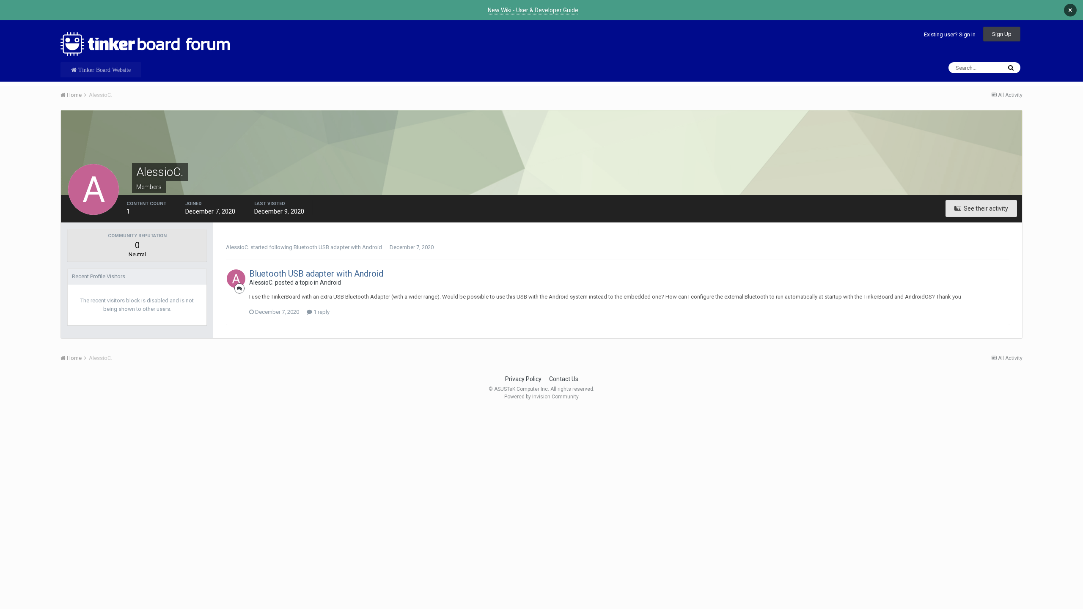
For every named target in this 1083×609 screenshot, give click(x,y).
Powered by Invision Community (541, 397)
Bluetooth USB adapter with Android (338, 247)
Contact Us (563, 379)
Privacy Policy (523, 379)
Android (330, 282)
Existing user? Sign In (950, 34)
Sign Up (1002, 34)
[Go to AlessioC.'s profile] (236, 278)
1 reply (321, 312)
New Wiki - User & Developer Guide (533, 10)
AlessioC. (237, 247)
